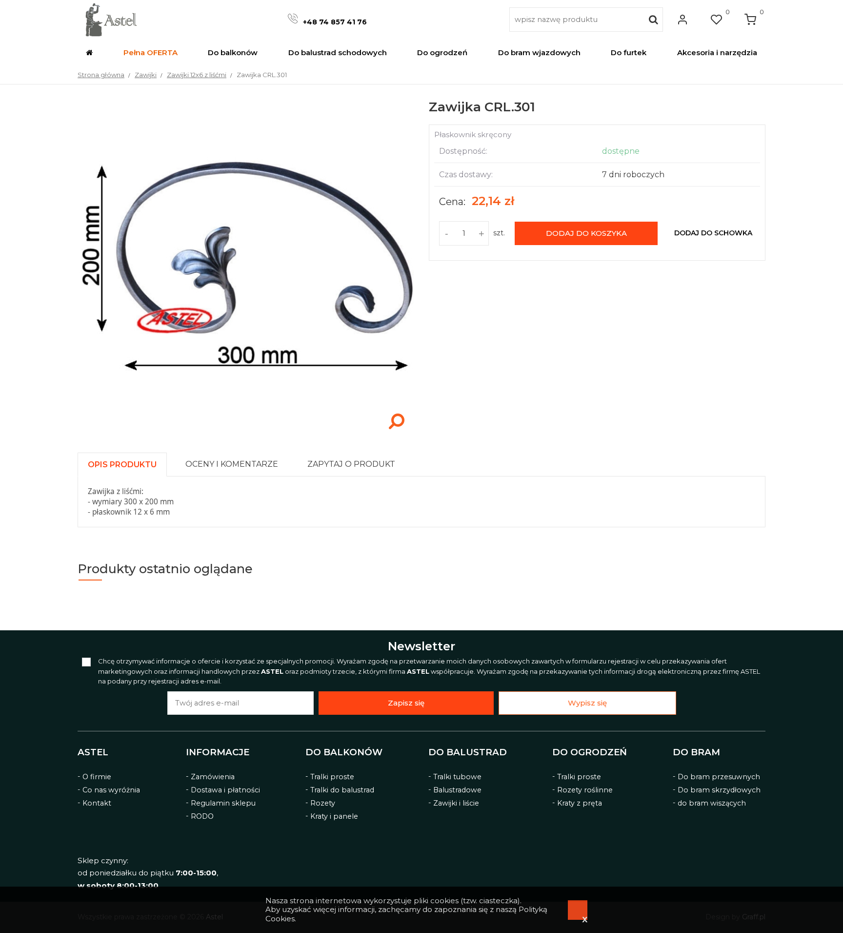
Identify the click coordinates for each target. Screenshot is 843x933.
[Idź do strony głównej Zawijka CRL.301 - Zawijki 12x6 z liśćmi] (111, 19)
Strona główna (101, 75)
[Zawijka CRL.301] (246, 433)
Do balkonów (343, 752)
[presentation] (122, 465)
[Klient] (682, 19)
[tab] (127, 462)
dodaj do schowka (713, 232)
